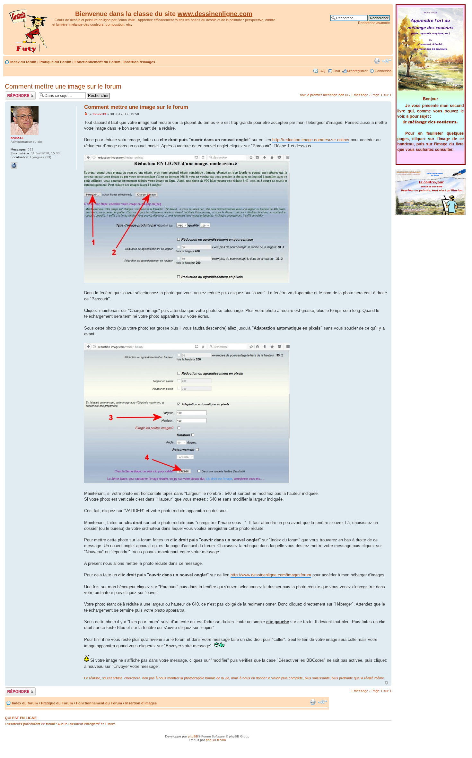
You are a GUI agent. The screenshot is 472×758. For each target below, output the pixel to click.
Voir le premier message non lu (324, 95)
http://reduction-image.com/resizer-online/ (310, 139)
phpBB (193, 736)
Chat (336, 71)
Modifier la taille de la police (386, 61)
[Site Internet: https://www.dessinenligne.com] (14, 165)
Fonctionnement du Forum (97, 62)
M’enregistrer (357, 71)
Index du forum (23, 62)
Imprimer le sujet (376, 61)
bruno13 (99, 114)
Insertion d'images (139, 62)
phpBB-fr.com (216, 740)
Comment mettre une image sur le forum (63, 86)
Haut (386, 683)
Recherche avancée (374, 23)
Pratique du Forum (55, 62)
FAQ (322, 71)
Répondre (12, 93)
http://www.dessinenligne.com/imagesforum (271, 575)
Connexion (383, 71)
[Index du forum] (28, 29)
